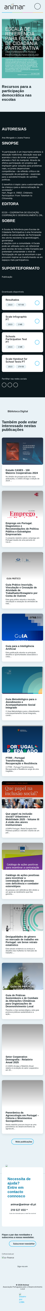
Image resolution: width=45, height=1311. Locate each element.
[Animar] (14, 6)
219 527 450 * (19, 1210)
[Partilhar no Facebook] (4, 385)
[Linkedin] (25, 1273)
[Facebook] (11, 1273)
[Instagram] (18, 1273)
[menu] (37, 6)
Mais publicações (24, 1141)
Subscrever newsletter (24, 1243)
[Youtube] (32, 1273)
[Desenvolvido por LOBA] (22, 1298)
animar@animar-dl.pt (23, 1204)
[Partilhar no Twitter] (15, 385)
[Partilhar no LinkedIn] (10, 385)
